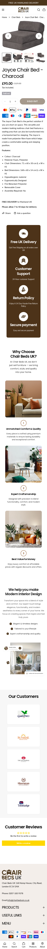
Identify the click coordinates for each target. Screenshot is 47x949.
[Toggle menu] (3, 9)
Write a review (23, 843)
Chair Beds (16, 17)
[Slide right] (39, 36)
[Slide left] (8, 36)
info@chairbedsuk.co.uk (18, 900)
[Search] (38, 9)
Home (4, 17)
